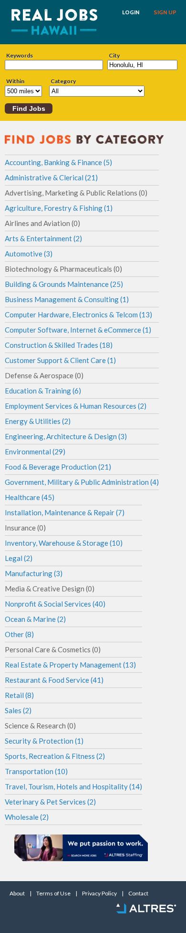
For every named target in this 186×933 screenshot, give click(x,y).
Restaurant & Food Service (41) (54, 680)
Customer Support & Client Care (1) (60, 360)
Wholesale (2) (27, 817)
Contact (138, 893)
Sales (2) (18, 710)
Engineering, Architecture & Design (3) (66, 436)
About (17, 893)
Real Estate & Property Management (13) (70, 664)
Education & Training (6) (43, 390)
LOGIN (130, 12)
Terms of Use (53, 893)
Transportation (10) (36, 771)
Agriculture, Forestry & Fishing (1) (59, 208)
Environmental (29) (35, 451)
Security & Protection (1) (44, 741)
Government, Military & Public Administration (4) (82, 482)
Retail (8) (19, 695)
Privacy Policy (99, 893)
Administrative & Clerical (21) (51, 177)
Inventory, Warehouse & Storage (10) (64, 543)
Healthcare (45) (29, 497)
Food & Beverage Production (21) (58, 466)
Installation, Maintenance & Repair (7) (64, 512)
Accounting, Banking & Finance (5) (58, 162)
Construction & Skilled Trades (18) (59, 345)
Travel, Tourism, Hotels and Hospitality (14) (73, 786)
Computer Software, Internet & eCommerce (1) (78, 329)
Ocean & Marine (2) (35, 619)
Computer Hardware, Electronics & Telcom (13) (78, 314)
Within (15, 81)
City (114, 56)
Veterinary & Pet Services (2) (50, 801)
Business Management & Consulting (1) (67, 299)
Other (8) (19, 634)
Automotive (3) (28, 253)
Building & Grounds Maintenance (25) (64, 284)
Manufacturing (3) (33, 573)
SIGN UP (165, 12)
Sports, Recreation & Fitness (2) (55, 756)
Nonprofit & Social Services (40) (55, 603)
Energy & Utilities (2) (38, 421)
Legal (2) (18, 558)
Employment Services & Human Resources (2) (75, 406)
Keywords (19, 56)
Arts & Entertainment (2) (43, 238)
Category (63, 81)
